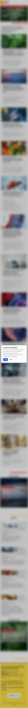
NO (11, 359)
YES (5, 359)
